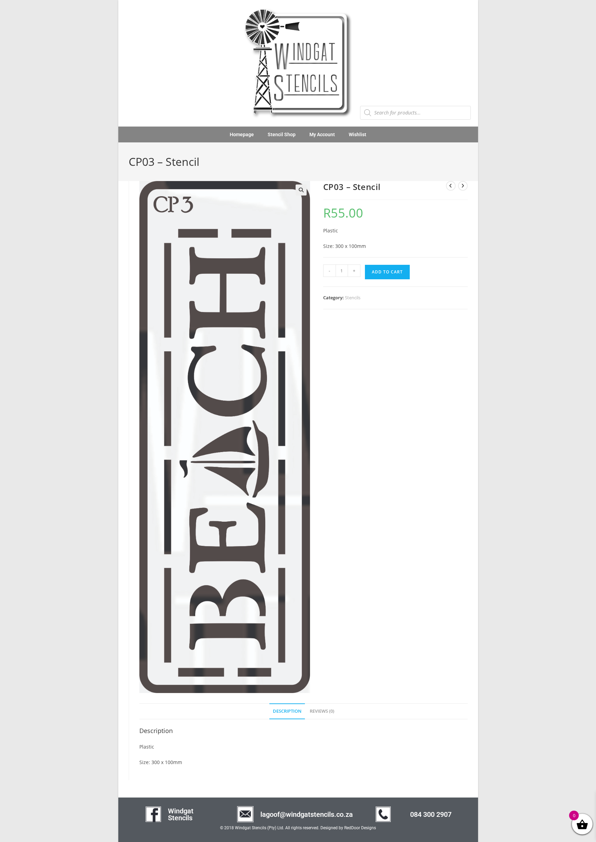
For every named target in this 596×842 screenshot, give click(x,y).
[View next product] (463, 186)
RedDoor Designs (360, 827)
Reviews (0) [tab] (322, 711)
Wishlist (357, 134)
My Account (322, 134)
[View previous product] (451, 186)
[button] (301, 190)
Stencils (352, 297)
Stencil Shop (282, 134)
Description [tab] (287, 711)
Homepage (242, 134)
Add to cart (387, 272)
